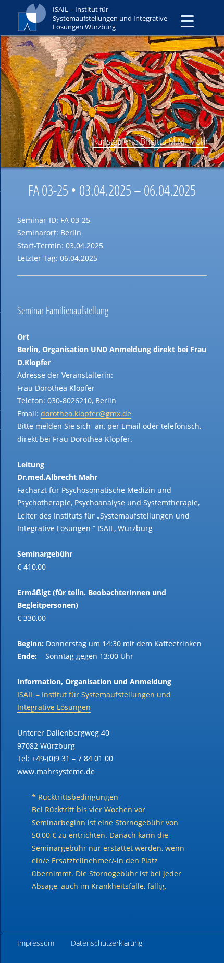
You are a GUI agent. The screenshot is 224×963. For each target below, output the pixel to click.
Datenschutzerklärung (106, 943)
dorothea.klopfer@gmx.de (86, 413)
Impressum (35, 943)
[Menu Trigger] (187, 20)
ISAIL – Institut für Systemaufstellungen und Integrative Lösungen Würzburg (110, 18)
